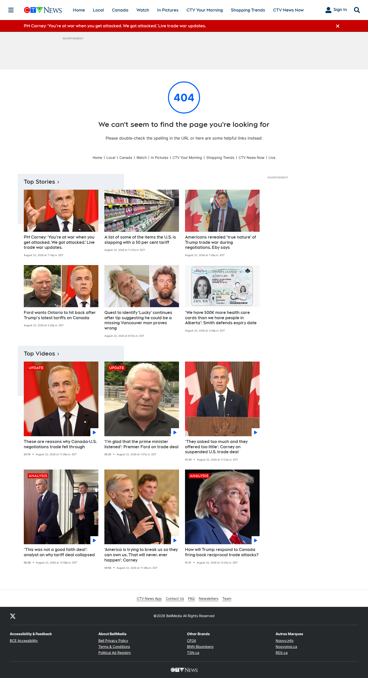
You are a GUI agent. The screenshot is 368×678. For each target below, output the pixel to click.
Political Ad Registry (114, 652)
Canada (120, 10)
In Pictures (167, 10)
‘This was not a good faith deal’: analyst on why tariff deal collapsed (59, 552)
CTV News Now (288, 10)
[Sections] (11, 10)
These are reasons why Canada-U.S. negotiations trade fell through (60, 444)
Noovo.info (284, 640)
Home (79, 10)
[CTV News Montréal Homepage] (43, 10)
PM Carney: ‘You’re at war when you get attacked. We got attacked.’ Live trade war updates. (59, 242)
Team (226, 598)
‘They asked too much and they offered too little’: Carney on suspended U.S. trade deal (216, 447)
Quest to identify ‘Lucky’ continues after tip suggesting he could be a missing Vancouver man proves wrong (138, 320)
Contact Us (175, 598)
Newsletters (208, 598)
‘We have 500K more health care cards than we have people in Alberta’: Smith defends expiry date (221, 317)
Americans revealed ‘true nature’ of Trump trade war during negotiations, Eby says (220, 242)
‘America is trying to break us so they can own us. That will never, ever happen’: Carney (141, 554)
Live (272, 157)
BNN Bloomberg (200, 646)
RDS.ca (282, 652)
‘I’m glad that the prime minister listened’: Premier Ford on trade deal (141, 444)
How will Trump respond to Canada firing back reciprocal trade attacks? (221, 552)
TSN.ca (193, 652)
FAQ (191, 598)
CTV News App (149, 598)
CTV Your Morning (205, 10)
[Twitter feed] (13, 616)
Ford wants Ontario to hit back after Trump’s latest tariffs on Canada (60, 315)
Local (98, 10)
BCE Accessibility (24, 640)
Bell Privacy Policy (113, 640)
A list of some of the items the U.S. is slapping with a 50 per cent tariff (140, 240)
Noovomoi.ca (286, 646)
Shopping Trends (248, 10)
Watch (142, 10)
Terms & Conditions (114, 646)
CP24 (191, 640)
